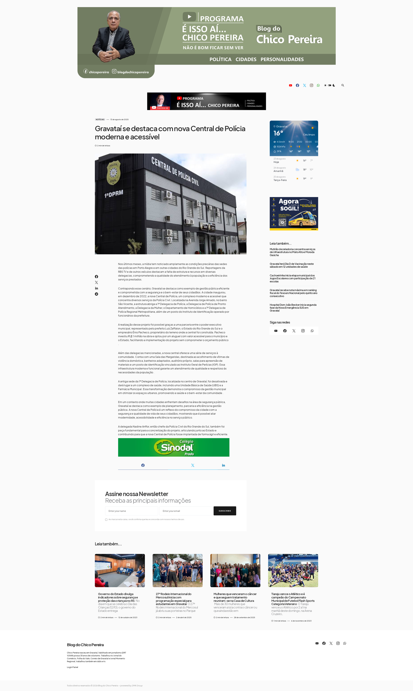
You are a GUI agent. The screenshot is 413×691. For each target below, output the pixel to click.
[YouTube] (290, 85)
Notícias (100, 119)
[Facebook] (297, 85)
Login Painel (72, 667)
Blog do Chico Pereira (85, 644)
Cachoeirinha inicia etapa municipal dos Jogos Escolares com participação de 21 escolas (292, 278)
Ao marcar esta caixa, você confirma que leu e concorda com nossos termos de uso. (147, 519)
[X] (304, 85)
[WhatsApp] (318, 85)
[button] (329, 85)
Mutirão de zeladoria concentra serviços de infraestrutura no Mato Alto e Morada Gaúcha (292, 252)
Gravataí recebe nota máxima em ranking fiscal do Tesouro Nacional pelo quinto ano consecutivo (293, 293)
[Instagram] (311, 85)
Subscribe (225, 511)
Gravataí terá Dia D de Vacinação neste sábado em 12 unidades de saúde (292, 265)
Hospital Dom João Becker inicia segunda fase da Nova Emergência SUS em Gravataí (293, 307)
